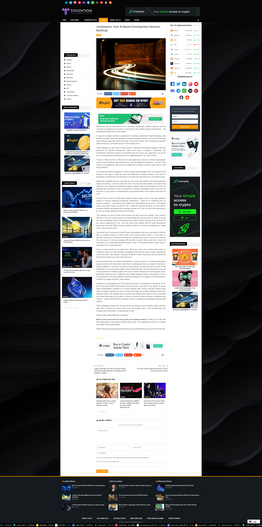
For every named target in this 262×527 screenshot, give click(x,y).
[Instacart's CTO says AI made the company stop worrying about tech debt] (155, 390)
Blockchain (70, 70)
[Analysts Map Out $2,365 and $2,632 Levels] (77, 287)
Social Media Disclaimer (155, 518)
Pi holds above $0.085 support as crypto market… (88, 505)
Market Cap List (115, 20)
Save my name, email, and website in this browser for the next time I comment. (123, 457)
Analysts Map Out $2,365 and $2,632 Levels (179, 485)
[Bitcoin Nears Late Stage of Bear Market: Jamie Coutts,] (113, 507)
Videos (69, 99)
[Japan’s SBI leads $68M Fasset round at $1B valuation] (77, 227)
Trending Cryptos (90, 20)
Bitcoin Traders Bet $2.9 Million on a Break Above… (89, 485)
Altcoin (69, 63)
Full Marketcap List (185, 77)
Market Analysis (72, 81)
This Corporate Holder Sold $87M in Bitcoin (133, 495)
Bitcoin (69, 67)
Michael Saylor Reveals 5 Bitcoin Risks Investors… (135, 485)
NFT (68, 88)
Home (64, 20)
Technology (71, 92)
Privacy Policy (87, 518)
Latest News (74, 20)
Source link (100, 338)
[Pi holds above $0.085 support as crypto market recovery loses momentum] (77, 257)
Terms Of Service (174, 518)
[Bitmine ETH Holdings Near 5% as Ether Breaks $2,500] (159, 507)
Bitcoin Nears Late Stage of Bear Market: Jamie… (135, 505)
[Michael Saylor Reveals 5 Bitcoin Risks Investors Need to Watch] (113, 488)
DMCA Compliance (136, 518)
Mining (127, 20)
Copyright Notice (119, 518)
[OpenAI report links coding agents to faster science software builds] (107, 390)
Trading (136, 20)
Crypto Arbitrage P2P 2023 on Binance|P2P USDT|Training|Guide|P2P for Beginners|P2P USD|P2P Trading (110, 371)
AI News (103, 20)
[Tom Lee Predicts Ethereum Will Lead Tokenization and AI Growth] (159, 497)
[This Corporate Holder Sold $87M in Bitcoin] (113, 497)
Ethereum (70, 77)
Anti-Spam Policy (103, 518)
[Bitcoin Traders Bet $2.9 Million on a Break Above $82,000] (77, 197)
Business (70, 74)
